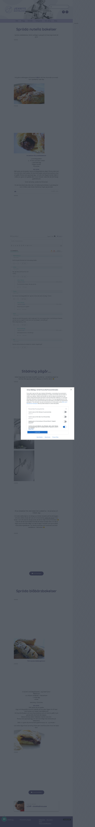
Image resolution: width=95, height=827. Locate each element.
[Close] (71, 390)
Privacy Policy (55, 437)
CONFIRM (37, 432)
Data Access (47, 437)
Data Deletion (40, 437)
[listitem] (47, 409)
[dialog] (47, 413)
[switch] (65, 412)
